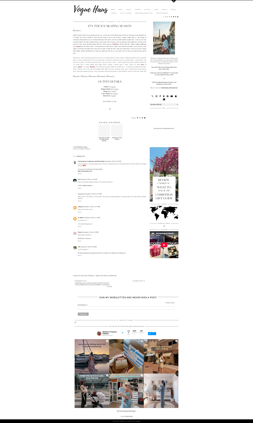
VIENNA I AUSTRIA (85, 149)
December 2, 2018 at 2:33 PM (92, 217)
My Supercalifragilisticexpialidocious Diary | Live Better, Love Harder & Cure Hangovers (102, 253)
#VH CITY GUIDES (126, 13)
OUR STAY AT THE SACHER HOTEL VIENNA (104, 139)
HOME (113, 9)
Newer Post (92, 283)
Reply (80, 173)
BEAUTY (128, 9)
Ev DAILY (81, 217)
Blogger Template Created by (126, 421)
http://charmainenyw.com (85, 171)
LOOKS (156, 9)
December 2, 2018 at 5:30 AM (113, 161)
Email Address (83, 305)
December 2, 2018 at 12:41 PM (89, 179)
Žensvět (80, 232)
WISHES (173, 9)
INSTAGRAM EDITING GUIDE (144, 13)
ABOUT (121, 9)
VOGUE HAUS (129, 416)
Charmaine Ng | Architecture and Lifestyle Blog (91, 161)
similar (113, 87)
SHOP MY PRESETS (162, 13)
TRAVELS (164, 9)
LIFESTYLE (147, 9)
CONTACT (114, 13)
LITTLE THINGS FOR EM (85, 185)
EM (79, 179)
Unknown (80, 206)
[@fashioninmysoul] (99, 334)
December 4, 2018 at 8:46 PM (89, 247)
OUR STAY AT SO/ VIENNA (117, 138)
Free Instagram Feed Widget (127, 411)
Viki (79, 247)
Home (109, 286)
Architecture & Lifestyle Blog (94, 169)
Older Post (138, 281)
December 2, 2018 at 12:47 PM (93, 194)
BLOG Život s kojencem (84, 238)
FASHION (138, 9)
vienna (86, 148)
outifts (80, 148)
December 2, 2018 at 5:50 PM (91, 232)
